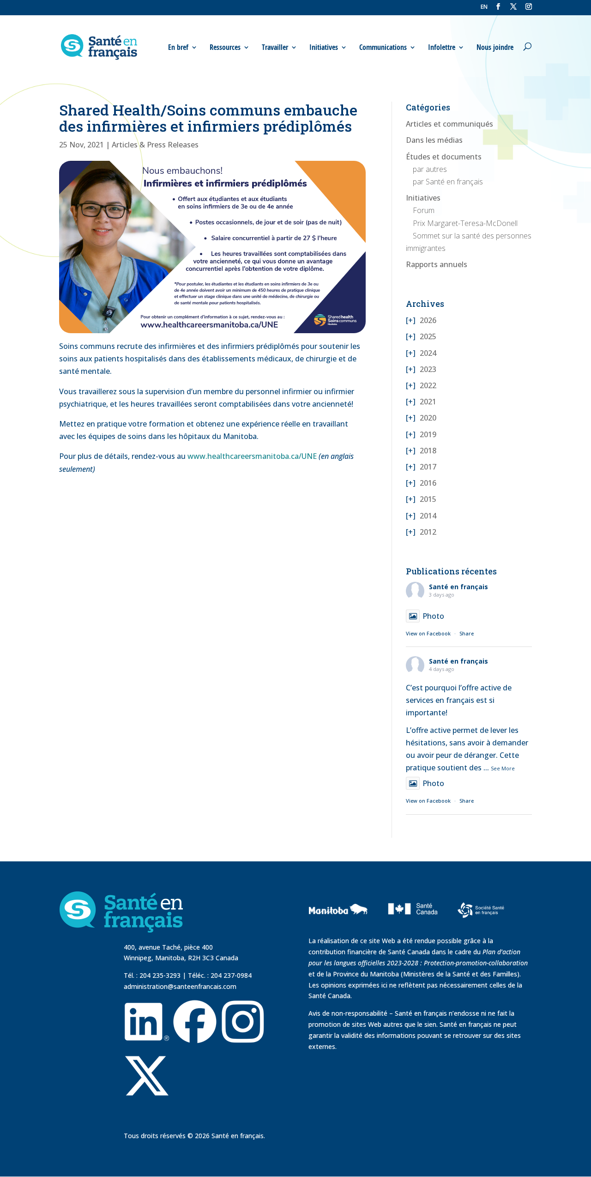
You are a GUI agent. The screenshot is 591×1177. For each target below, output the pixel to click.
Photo (433, 616)
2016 (428, 483)
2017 (428, 467)
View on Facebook (428, 633)
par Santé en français (448, 182)
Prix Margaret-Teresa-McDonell (465, 223)
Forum (423, 210)
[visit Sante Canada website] (411, 927)
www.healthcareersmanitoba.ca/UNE (252, 456)
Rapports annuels (436, 264)
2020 (428, 418)
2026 (428, 320)
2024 (428, 353)
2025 (428, 336)
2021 (428, 401)
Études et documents (444, 157)
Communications (383, 47)
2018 (428, 450)
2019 (428, 434)
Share (466, 633)
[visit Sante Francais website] (481, 911)
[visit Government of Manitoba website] (339, 930)
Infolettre (441, 47)
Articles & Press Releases (155, 145)
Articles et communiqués (449, 124)
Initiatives (423, 198)
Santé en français (458, 586)
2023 (428, 369)
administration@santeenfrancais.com (180, 986)
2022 (428, 385)
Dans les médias (434, 140)
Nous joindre (494, 47)
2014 (428, 516)
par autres (430, 169)
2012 (428, 532)
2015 (428, 499)
